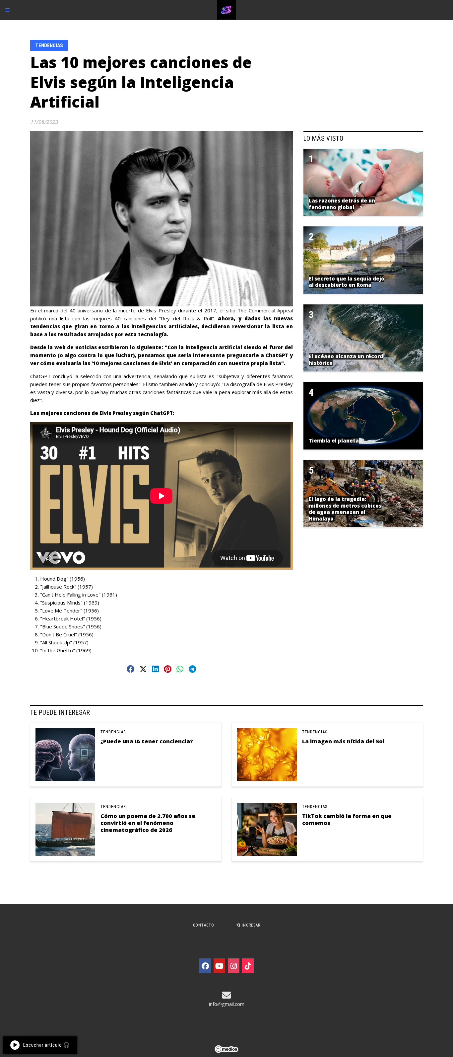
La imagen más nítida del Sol (343, 741)
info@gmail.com (226, 1004)
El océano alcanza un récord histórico (346, 359)
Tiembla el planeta (334, 440)
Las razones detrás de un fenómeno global (342, 203)
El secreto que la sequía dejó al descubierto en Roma (346, 281)
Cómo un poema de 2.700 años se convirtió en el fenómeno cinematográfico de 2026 (147, 823)
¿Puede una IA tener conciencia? (146, 741)
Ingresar (250, 925)
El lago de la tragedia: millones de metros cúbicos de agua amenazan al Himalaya (345, 509)
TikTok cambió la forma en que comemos (347, 819)
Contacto (203, 925)
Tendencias (49, 45)
